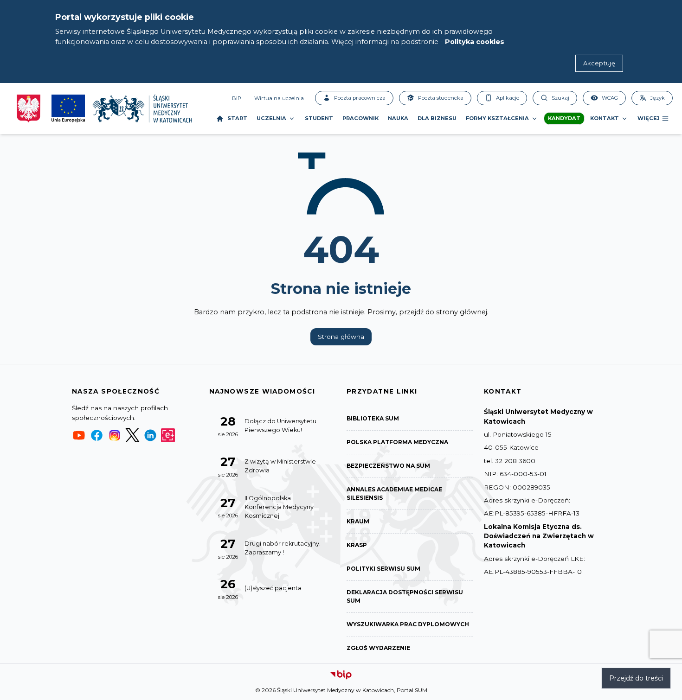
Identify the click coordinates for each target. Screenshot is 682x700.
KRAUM (358, 521)
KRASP (357, 544)
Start (237, 118)
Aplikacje (507, 98)
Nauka (398, 118)
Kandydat (564, 118)
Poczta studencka (440, 98)
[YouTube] (79, 435)
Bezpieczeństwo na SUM (388, 465)
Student (319, 118)
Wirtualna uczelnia (279, 98)
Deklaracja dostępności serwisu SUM (405, 596)
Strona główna (341, 336)
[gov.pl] (28, 108)
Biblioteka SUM (373, 418)
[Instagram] (115, 435)
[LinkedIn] (150, 435)
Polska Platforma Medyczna (397, 442)
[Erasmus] (168, 435)
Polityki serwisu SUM (383, 568)
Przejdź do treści (636, 678)
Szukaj (560, 98)
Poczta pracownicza (360, 98)
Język (657, 98)
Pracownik (360, 118)
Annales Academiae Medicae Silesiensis (394, 493)
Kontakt (604, 118)
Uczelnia (271, 118)
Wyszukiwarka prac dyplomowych (408, 624)
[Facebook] (96, 435)
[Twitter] (132, 435)
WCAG (610, 98)
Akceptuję (599, 63)
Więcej (648, 118)
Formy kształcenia (497, 118)
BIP (236, 98)
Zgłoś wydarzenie (378, 647)
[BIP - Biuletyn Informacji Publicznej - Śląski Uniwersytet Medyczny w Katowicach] (341, 675)
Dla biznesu (437, 118)
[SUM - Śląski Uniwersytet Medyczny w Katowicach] (142, 108)
